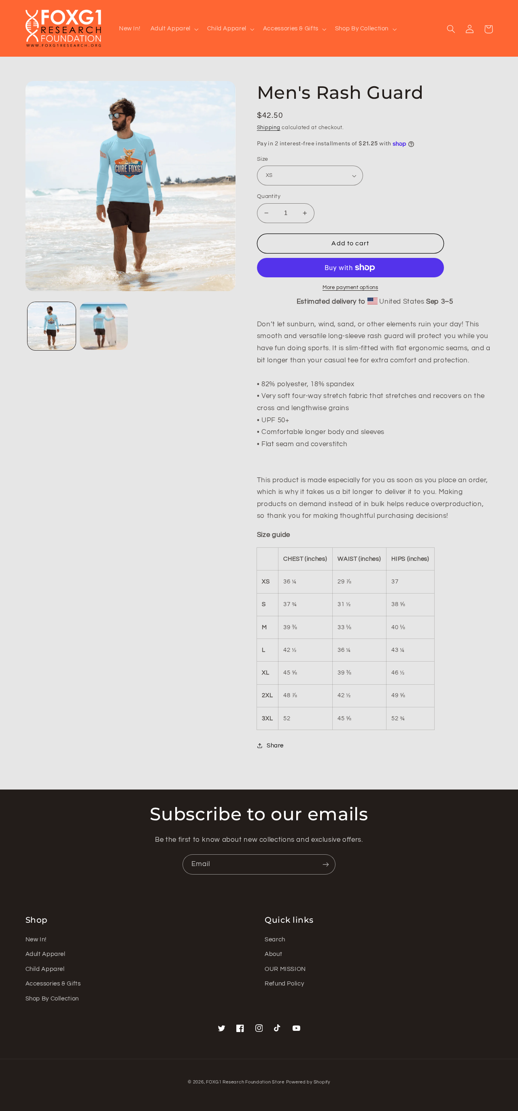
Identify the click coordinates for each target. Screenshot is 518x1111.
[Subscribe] (325, 864)
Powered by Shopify (308, 1082)
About (273, 954)
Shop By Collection (52, 999)
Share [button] (275, 746)
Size (262, 159)
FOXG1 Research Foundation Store (245, 1082)
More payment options (350, 287)
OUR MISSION (285, 969)
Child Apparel (45, 969)
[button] (173, 29)
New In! (36, 939)
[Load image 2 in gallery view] (104, 326)
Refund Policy (284, 984)
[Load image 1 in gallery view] (52, 326)
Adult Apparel (45, 954)
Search (275, 939)
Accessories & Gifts (53, 984)
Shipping (268, 127)
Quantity (268, 196)
